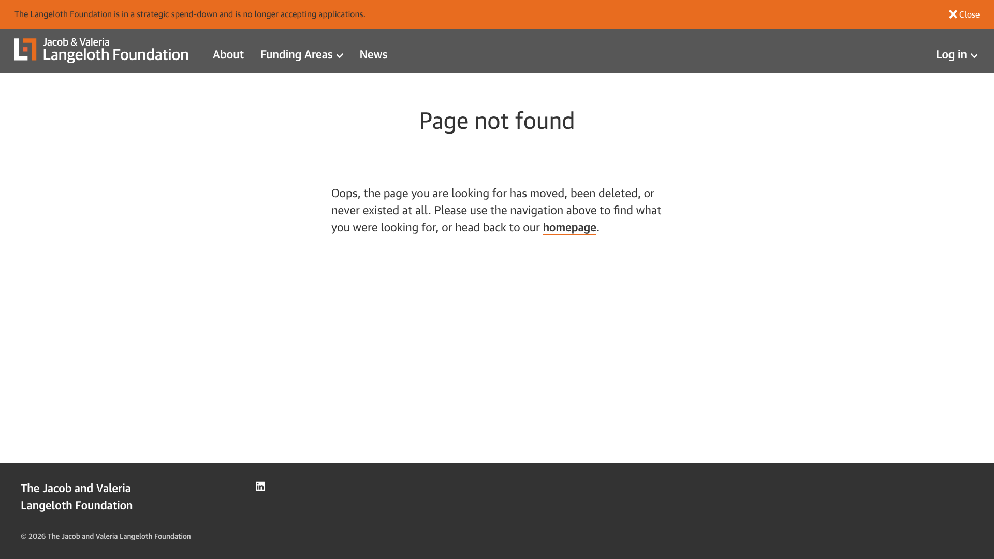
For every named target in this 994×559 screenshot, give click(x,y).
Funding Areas (296, 54)
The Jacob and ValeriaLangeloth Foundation (77, 496)
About (228, 54)
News (373, 54)
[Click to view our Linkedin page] (260, 486)
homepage (569, 227)
